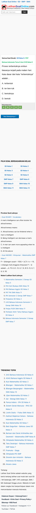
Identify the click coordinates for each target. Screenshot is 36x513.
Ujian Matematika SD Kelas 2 (17, 395)
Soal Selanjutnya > (10, 116)
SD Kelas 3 (8, 171)
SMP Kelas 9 (8, 184)
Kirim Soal (14, 499)
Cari (24, 12)
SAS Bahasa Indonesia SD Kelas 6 (19, 375)
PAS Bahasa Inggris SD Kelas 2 (17, 289)
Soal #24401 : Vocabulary (11, 217)
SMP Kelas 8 (24, 179)
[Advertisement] (18, 34)
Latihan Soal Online (9, 2)
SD (19, 2)
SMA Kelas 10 (24, 184)
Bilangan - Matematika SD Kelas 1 (19, 385)
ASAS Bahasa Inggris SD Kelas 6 (19, 378)
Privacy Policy (25, 499)
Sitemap (5, 502)
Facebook (13, 506)
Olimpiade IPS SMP (13, 454)
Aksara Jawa (11, 464)
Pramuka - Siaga (12, 450)
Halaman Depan (8, 496)
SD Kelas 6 (24, 175)
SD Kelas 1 (8, 166)
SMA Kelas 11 (8, 188)
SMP (23, 2)
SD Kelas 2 (24, 166)
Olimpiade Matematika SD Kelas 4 (19, 440)
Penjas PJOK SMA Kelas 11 (15, 309)
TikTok (12, 509)
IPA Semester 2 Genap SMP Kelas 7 (19, 296)
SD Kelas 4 (24, 171)
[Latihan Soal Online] (18, 7)
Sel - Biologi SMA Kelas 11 (16, 399)
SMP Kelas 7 (8, 179)
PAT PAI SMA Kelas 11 (14, 292)
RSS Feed (13, 502)
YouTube (5, 509)
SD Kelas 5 (20, 58)
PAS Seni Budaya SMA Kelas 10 (17, 286)
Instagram (22, 506)
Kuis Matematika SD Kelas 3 (17, 382)
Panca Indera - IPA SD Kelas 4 (18, 402)
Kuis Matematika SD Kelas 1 (17, 423)
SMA (28, 2)
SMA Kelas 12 (24, 188)
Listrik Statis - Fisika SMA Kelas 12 (20, 413)
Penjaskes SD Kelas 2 (14, 299)
